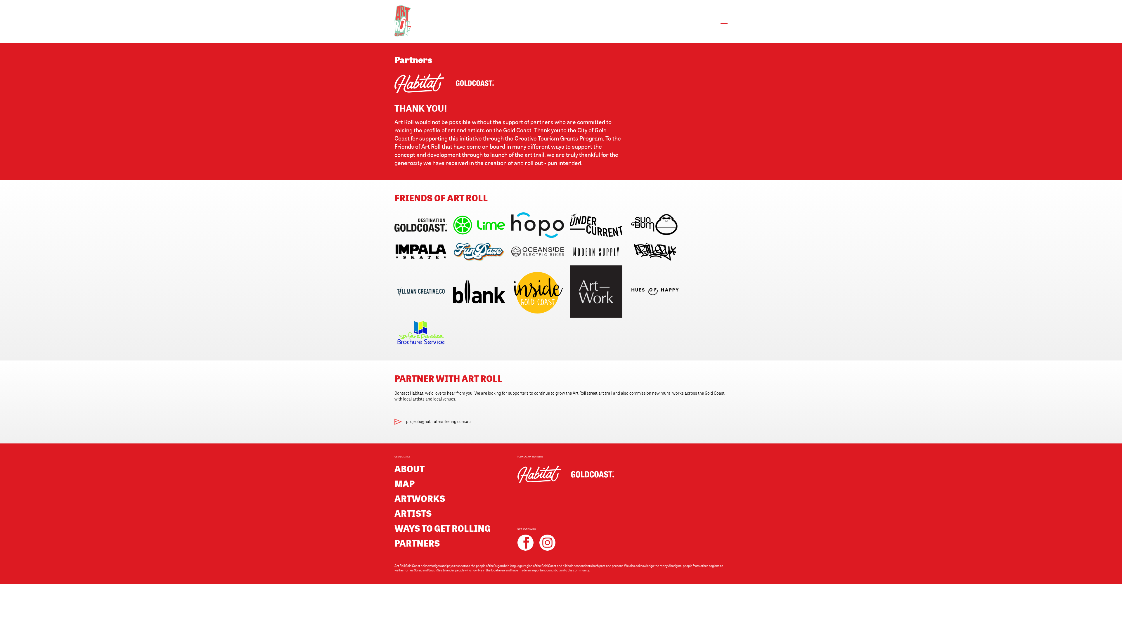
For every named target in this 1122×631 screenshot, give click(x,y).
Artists (413, 513)
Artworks (419, 498)
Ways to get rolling (442, 528)
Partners (417, 543)
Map (404, 483)
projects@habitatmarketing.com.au (438, 421)
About (409, 468)
